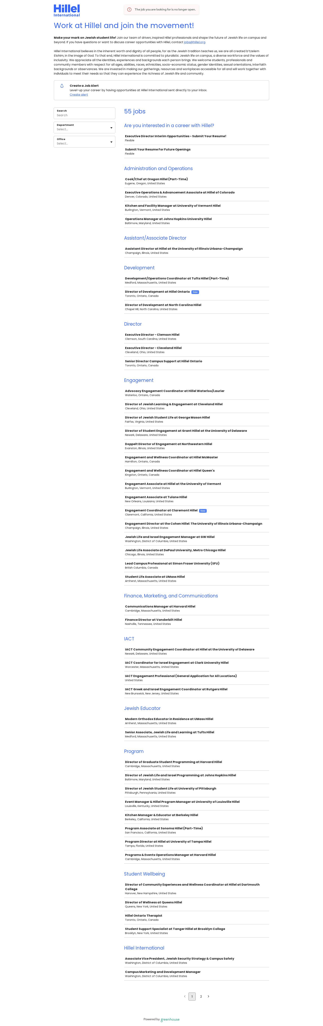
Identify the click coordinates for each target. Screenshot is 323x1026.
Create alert (79, 95)
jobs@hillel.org (194, 42)
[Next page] (208, 997)
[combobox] (57, 129)
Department (65, 125)
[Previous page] (184, 997)
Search (62, 111)
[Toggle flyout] (111, 128)
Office (61, 139)
